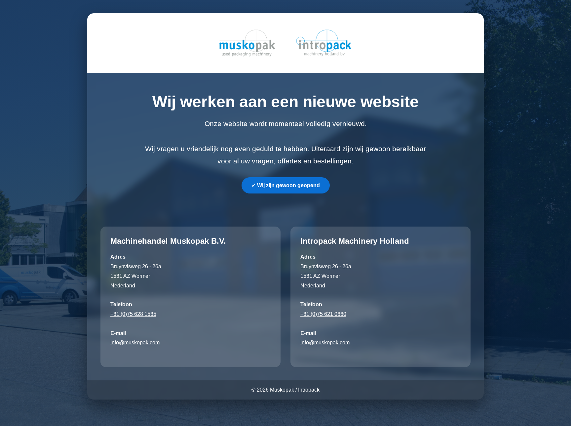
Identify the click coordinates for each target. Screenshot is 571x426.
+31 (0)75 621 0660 (323, 314)
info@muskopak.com (135, 342)
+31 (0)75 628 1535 (133, 314)
